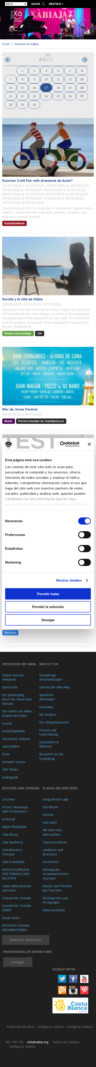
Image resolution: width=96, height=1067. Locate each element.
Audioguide (10, 777)
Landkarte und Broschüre (53, 852)
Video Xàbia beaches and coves (16, 888)
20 (81, 87)
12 (70, 79)
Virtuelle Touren (13, 762)
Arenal (7, 723)
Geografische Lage (56, 799)
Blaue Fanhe (11, 918)
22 (22, 96)
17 (46, 87)
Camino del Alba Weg (54, 687)
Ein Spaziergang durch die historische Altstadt (17, 699)
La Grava (8, 799)
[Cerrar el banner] (89, 444)
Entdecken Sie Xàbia (19, 664)
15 (22, 87)
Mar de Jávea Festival (20, 409)
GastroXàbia (10, 746)
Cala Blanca (10, 834)
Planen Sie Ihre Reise (60, 788)
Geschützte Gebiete (16, 739)
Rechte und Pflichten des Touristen (57, 888)
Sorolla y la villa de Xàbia (22, 299)
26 (70, 96)
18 (58, 87)
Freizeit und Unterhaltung (48, 732)
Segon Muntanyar (14, 826)
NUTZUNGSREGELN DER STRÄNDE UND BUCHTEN (15, 873)
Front (6, 44)
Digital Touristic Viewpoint (13, 677)
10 (46, 79)
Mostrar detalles (69, 580)
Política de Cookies (66, 1042)
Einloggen (18, 962)
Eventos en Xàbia (26, 44)
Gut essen (50, 822)
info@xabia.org (37, 1042)
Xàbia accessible (54, 910)
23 (34, 96)
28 (10, 104)
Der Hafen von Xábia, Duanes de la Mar (17, 713)
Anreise (48, 814)
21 (10, 96)
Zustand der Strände (16, 898)
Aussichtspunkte (13, 731)
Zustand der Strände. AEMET (17, 907)
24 (46, 96)
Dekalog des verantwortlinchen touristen (56, 873)
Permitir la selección (48, 607)
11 (58, 79)
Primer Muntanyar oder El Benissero (15, 809)
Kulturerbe (10, 687)
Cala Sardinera (12, 842)
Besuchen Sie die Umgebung (51, 756)
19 (70, 87)
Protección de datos (21, 1027)
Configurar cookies (51, 1027)
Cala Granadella (13, 862)
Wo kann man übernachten (52, 832)
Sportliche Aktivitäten (47, 697)
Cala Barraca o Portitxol (12, 852)
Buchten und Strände (20, 788)
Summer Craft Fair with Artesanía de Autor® (37, 181)
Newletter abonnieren (26, 940)
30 (34, 104)
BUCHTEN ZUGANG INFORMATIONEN (15, 927)
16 (34, 87)
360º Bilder (10, 769)
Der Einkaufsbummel (54, 722)
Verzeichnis (51, 862)
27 (81, 96)
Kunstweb (46, 707)
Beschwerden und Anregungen (55, 900)
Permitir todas (48, 594)
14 (10, 87)
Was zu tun (48, 664)
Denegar (48, 620)
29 (22, 104)
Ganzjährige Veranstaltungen (50, 677)
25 (58, 96)
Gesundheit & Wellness (49, 744)
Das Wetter (50, 807)
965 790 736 (14, 1042)
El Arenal (8, 819)
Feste (6, 754)
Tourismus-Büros (55, 842)
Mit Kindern (47, 714)
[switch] (84, 534)
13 (81, 79)
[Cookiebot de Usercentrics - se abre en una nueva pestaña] (60, 444)
